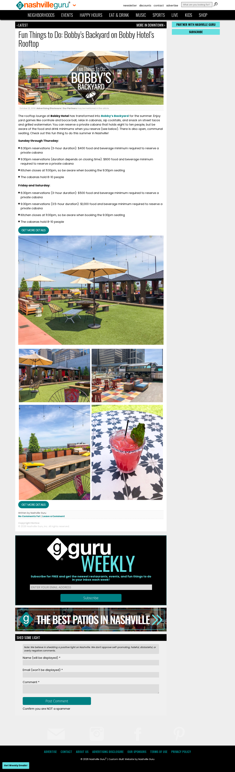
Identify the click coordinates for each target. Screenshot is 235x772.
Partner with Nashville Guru (195, 24)
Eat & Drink (119, 15)
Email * (43, 670)
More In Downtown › (151, 25)
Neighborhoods (41, 15)
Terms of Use (158, 752)
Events (67, 15)
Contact (159, 5)
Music (141, 15)
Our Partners (70, 108)
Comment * (31, 682)
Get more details (33, 230)
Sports (159, 15)
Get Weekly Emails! (15, 765)
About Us (82, 752)
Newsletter (130, 5)
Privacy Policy (181, 752)
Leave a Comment (53, 516)
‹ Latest (22, 25)
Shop (203, 15)
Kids (188, 15)
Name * (41, 658)
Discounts (145, 5)
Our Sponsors (136, 752)
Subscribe (196, 32)
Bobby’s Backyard (115, 116)
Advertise (172, 5)
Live (175, 15)
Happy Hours (91, 15)
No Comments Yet (29, 516)
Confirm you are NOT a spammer (46, 709)
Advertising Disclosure (49, 108)
